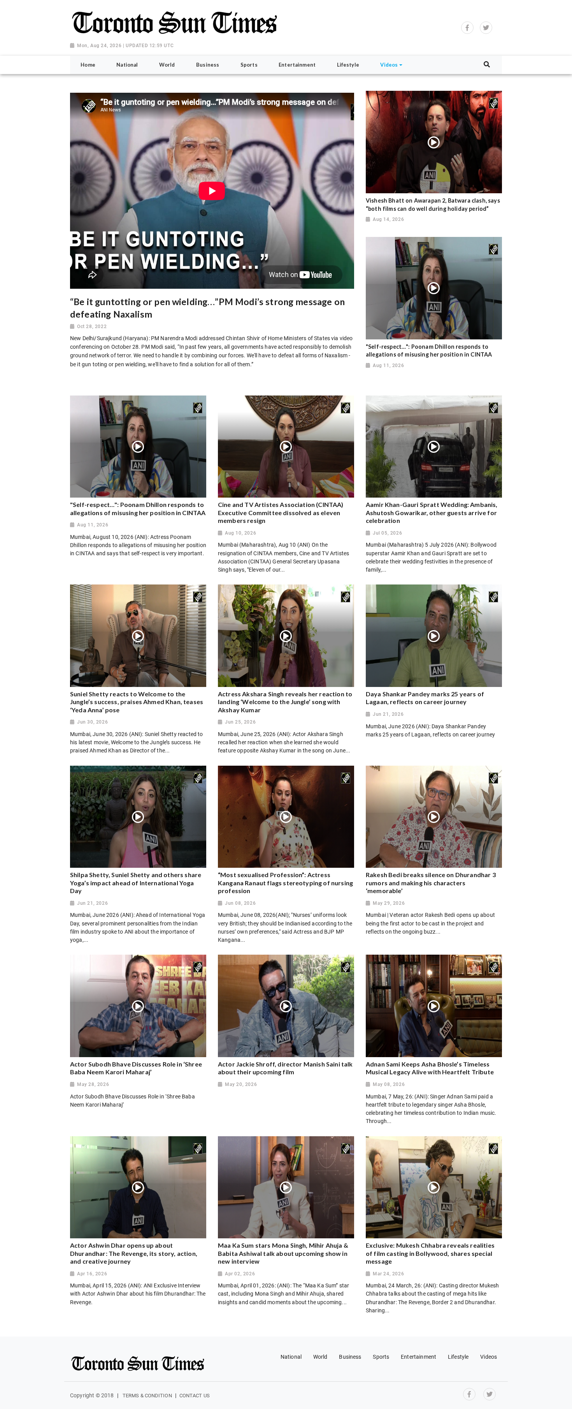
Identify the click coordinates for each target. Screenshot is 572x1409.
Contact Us (194, 1395)
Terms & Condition (147, 1395)
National (291, 1357)
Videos (488, 1357)
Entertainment (418, 1357)
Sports (381, 1357)
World (320, 1357)
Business (350, 1357)
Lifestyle (458, 1357)
